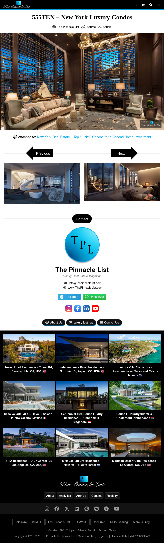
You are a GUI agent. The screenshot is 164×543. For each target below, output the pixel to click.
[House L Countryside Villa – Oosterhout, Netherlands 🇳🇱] (135, 409)
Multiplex (71, 530)
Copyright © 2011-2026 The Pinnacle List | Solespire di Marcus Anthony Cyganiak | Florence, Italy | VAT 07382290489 (82, 536)
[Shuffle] (143, 5)
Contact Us (111, 322)
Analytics (65, 495)
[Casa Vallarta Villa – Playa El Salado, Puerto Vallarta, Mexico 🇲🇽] (29, 409)
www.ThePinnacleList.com (85, 287)
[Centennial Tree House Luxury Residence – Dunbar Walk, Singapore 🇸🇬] (82, 409)
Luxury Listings (83, 322)
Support (103, 530)
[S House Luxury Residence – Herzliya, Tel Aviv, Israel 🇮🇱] (82, 455)
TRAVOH (81, 522)
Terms (112, 530)
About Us (56, 322)
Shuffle (107, 27)
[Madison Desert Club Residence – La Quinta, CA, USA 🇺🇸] (135, 455)
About (50, 495)
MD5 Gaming (119, 522)
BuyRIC (37, 522)
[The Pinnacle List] (82, 481)
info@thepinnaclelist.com (85, 283)
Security (92, 530)
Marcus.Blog (141, 522)
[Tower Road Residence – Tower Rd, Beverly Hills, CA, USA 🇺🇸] (29, 362)
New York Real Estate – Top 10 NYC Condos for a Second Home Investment (94, 136)
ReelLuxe (99, 522)
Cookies (52, 530)
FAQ (61, 530)
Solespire (21, 522)
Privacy (82, 530)
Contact (96, 495)
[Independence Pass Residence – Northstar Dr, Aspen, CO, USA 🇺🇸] (82, 362)
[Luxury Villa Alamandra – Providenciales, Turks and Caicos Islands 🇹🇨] (135, 362)
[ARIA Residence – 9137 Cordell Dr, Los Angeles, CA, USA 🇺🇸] (29, 455)
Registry (112, 495)
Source (91, 27)
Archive (81, 495)
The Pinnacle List (68, 27)
